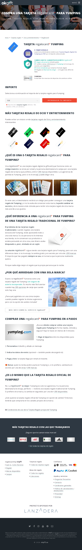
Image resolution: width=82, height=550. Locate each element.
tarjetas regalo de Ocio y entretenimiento (48, 119)
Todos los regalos (37, 473)
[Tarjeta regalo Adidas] (59, 439)
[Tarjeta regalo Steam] (60, 137)
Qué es (8, 465)
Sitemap (58, 497)
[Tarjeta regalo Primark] (11, 439)
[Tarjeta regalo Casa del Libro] (47, 439)
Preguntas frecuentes (63, 479)
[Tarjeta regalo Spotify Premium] (29, 137)
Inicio (7, 38)
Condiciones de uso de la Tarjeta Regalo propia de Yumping (32, 410)
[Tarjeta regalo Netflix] (45, 137)
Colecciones (34, 476)
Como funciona (17, 465)
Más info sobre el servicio (27, 310)
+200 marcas (42, 172)
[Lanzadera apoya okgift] (41, 512)
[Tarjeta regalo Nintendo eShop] (45, 148)
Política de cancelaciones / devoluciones (64, 490)
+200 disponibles (60, 391)
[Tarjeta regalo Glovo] (71, 439)
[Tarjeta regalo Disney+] (29, 148)
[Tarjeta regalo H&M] (35, 439)
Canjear (9, 474)
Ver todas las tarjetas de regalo (41, 446)
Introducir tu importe (59, 100)
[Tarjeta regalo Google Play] (13, 148)
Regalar (9, 468)
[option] (11, 439)
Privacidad (58, 494)
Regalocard (45, 38)
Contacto (58, 482)
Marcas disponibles (13, 471)
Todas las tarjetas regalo (39, 465)
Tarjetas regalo (16, 38)
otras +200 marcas (49, 64)
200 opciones (20, 287)
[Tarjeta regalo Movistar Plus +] (13, 137)
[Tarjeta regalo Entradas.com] (60, 148)
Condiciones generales (63, 486)
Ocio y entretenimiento (31, 38)
